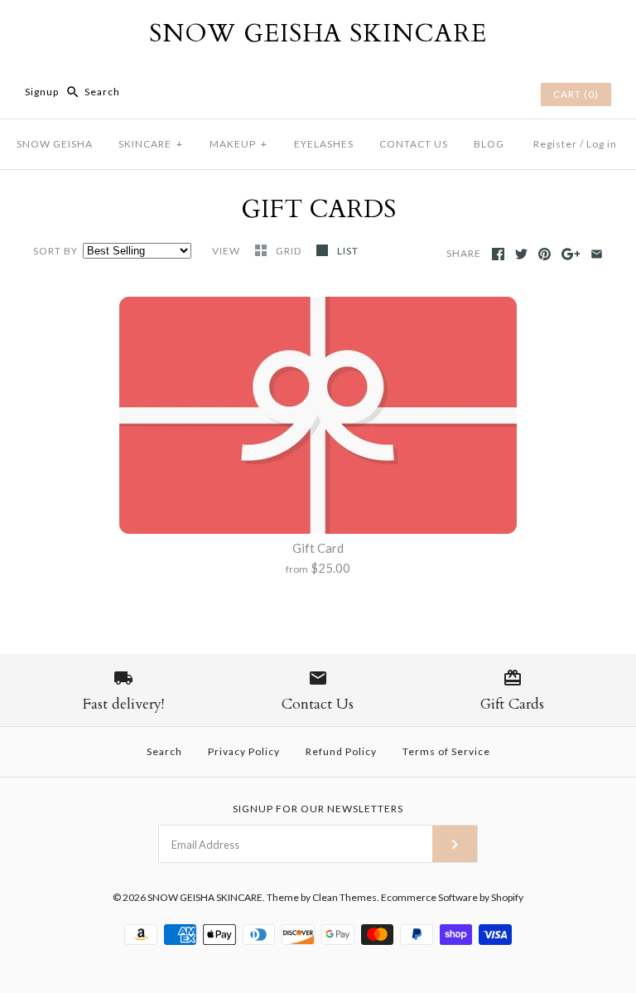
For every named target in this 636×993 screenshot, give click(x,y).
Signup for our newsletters (318, 808)
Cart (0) (576, 94)
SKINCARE (150, 144)
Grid (290, 251)
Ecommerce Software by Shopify (452, 897)
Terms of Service (446, 751)
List (348, 251)
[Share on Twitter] (521, 254)
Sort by (55, 251)
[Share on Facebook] (498, 254)
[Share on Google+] (571, 254)
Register (555, 144)
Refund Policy (341, 751)
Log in (601, 144)
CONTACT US (413, 144)
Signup (42, 91)
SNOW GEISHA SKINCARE (205, 897)
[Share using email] (596, 254)
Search (164, 751)
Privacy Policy (244, 751)
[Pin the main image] (544, 254)
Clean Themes (344, 897)
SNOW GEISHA (55, 144)
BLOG (489, 144)
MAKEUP (238, 144)
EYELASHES (324, 144)
